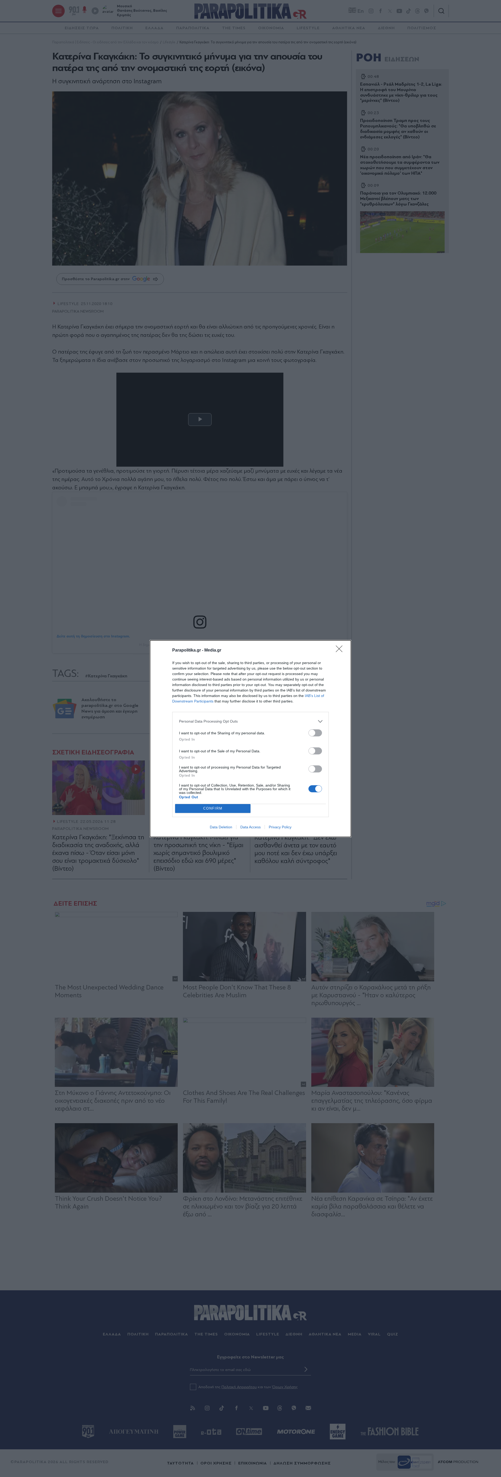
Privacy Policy (280, 827)
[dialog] (250, 738)
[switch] (315, 732)
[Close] (341, 650)
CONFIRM (213, 808)
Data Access (250, 827)
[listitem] (250, 721)
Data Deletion (221, 827)
